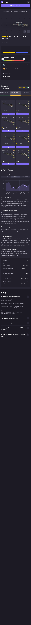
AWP (15, 11)
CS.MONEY (3, 11)
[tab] (6, 177)
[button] (15, 65)
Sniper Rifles (9, 11)
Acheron (19, 11)
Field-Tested (24, 11)
